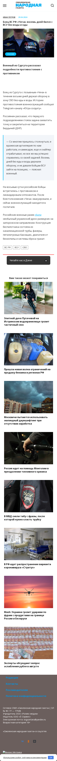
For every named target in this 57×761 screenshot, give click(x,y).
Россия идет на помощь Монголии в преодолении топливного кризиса (26, 470)
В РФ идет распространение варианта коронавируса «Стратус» (27, 565)
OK (51, 757)
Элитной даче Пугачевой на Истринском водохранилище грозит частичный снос (26, 321)
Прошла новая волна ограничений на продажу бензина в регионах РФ (27, 371)
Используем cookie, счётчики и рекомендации (25, 757)
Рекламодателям (17, 690)
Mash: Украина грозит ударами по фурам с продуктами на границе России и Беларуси (25, 615)
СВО (25, 247)
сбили (38, 214)
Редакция (12, 677)
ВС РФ (7, 247)
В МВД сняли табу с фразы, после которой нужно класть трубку (24, 518)
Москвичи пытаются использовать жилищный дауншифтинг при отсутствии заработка (26, 420)
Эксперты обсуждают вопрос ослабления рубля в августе (22, 665)
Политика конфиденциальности (26, 696)
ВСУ (17, 247)
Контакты (12, 683)
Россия (10, 54)
